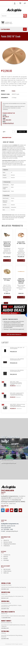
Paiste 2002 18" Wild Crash (21, 242)
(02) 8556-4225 (5, 589)
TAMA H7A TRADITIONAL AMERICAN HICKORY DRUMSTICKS (21, 281)
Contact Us (7, 555)
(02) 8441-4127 (4, 598)
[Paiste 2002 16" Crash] (14, 56)
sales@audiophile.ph (9, 463)
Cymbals (6, 303)
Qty (4, 132)
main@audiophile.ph (8, 123)
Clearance (7, 545)
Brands (6, 558)
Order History (7, 571)
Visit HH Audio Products (14, 334)
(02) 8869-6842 (6, 617)
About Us (6, 540)
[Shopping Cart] (20, 3)
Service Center (8, 542)
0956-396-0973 (7, 120)
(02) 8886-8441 (5, 628)
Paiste (13, 90)
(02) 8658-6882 (5, 638)
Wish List (6, 573)
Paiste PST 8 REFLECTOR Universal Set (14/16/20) (7, 244)
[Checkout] (25, 3)
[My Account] (15, 3)
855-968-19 (6, 116)
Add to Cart (22, 131)
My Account (7, 569)
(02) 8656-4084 (5, 608)
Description (6, 137)
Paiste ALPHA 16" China (7, 279)
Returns (6, 556)
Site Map (6, 560)
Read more (12, 503)
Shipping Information (10, 544)
